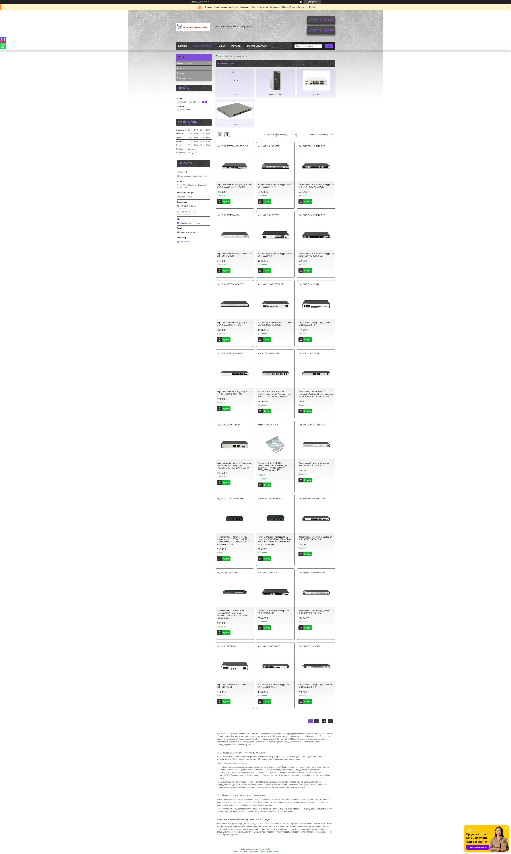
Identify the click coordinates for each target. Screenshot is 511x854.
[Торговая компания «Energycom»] (193, 26)
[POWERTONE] (275, 80)
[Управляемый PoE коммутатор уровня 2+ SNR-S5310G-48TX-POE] (316, 166)
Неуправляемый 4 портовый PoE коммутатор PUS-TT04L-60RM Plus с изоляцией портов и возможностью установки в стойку (274, 540)
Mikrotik (316, 94)
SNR (235, 94)
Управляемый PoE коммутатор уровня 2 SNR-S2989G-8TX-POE (275, 323)
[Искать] (329, 46)
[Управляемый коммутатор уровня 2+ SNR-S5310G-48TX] (234, 235)
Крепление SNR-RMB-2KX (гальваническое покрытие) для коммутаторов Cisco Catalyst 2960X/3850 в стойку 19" (272, 466)
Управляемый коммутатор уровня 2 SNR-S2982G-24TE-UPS (314, 464)
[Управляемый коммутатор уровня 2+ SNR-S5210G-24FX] (316, 666)
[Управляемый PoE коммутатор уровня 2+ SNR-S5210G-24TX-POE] (234, 373)
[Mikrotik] (316, 80)
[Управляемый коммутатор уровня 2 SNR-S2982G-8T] (234, 666)
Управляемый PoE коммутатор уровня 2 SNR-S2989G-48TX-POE (316, 254)
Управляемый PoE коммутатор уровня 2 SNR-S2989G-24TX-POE (234, 323)
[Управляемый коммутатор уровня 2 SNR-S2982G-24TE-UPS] (316, 444)
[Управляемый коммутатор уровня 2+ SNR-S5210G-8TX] (275, 235)
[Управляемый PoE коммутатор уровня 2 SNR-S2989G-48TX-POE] (316, 235)
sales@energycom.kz (189, 232)
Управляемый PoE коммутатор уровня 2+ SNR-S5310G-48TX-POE (316, 185)
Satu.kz (267, 849)
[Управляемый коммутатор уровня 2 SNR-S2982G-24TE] (275, 666)
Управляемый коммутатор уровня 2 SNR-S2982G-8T (233, 685)
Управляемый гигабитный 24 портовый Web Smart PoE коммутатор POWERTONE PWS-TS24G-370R (275, 393)
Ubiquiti (235, 124)
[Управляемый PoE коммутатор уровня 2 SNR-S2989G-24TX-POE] (234, 304)
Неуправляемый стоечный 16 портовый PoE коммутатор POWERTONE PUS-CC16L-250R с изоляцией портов (233, 614)
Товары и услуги (202, 46)
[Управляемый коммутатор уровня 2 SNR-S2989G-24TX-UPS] (316, 592)
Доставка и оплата (256, 46)
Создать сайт (196, 2)
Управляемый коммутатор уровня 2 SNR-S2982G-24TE (274, 685)
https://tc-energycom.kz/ (190, 223)
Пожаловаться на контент (269, 851)
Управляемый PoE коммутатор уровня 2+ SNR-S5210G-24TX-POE (234, 392)
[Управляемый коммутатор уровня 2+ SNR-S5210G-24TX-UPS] (316, 518)
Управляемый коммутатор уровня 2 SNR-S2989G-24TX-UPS (314, 612)
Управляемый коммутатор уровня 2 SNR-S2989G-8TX (314, 323)
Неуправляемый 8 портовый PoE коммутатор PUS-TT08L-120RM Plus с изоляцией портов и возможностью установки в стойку (234, 540)
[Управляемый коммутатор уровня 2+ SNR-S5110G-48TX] (275, 166)
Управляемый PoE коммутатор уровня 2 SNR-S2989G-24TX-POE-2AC (234, 185)
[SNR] (235, 80)
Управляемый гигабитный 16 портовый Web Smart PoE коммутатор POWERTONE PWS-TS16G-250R (315, 393)
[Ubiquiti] (235, 110)
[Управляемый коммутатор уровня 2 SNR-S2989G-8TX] (316, 304)
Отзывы (180, 73)
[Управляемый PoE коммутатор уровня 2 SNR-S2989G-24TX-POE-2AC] (234, 166)
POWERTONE (275, 94)
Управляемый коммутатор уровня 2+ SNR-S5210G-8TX (274, 254)
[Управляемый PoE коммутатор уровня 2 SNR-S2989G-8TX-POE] (275, 304)
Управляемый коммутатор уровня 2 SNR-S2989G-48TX (274, 612)
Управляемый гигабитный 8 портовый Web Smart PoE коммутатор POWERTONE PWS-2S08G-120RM (234, 465)
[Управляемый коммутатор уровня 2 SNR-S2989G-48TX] (275, 592)
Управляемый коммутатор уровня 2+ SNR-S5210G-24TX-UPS (315, 538)
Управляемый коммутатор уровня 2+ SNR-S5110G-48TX (274, 185)
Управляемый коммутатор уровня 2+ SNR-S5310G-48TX (234, 254)
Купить (226, 201)
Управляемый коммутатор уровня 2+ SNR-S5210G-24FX (315, 685)
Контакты (235, 46)
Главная (182, 46)
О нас (222, 46)
